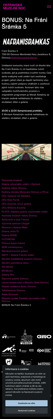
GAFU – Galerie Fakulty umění (18, 255)
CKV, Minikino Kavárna (14, 208)
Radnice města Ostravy (14, 188)
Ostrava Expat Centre (13, 243)
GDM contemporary (12, 247)
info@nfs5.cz (17, 58)
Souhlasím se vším (26, 403)
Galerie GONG (9, 235)
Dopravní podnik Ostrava (15, 279)
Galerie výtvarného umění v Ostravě (21, 184)
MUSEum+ (7, 271)
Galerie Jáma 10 (10, 231)
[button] (48, 136)
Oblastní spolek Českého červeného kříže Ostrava (24, 299)
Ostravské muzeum (12, 180)
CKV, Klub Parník (11, 200)
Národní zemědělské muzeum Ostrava (22, 259)
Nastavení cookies (26, 410)
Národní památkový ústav (15, 263)
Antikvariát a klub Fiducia (15, 220)
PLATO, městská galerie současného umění (24, 212)
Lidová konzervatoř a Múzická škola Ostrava (25, 283)
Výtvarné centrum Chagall (15, 224)
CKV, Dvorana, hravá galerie (16, 204)
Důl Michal (7, 267)
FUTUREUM (8, 239)
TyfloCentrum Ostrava (13, 291)
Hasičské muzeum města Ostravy (19, 216)
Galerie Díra (8, 275)
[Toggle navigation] (49, 7)
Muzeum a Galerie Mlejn (14, 228)
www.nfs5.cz (30, 58)
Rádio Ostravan (10, 294)
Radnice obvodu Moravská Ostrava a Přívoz (25, 192)
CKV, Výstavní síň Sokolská (16, 196)
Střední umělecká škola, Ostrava (19, 287)
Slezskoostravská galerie (15, 251)
